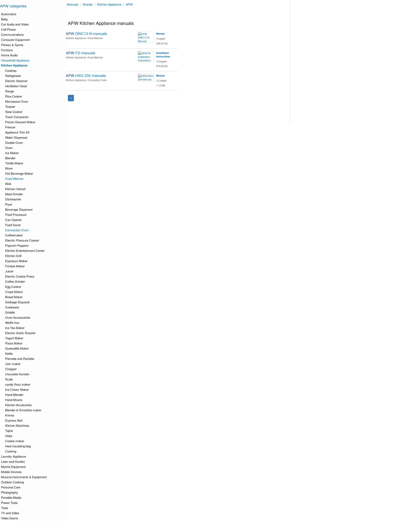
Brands (88, 4)
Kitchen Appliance (109, 4)
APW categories (13, 5)
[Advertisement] (315, 61)
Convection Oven (17, 230)
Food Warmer (14, 178)
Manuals (72, 4)
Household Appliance (15, 60)
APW (129, 4)
